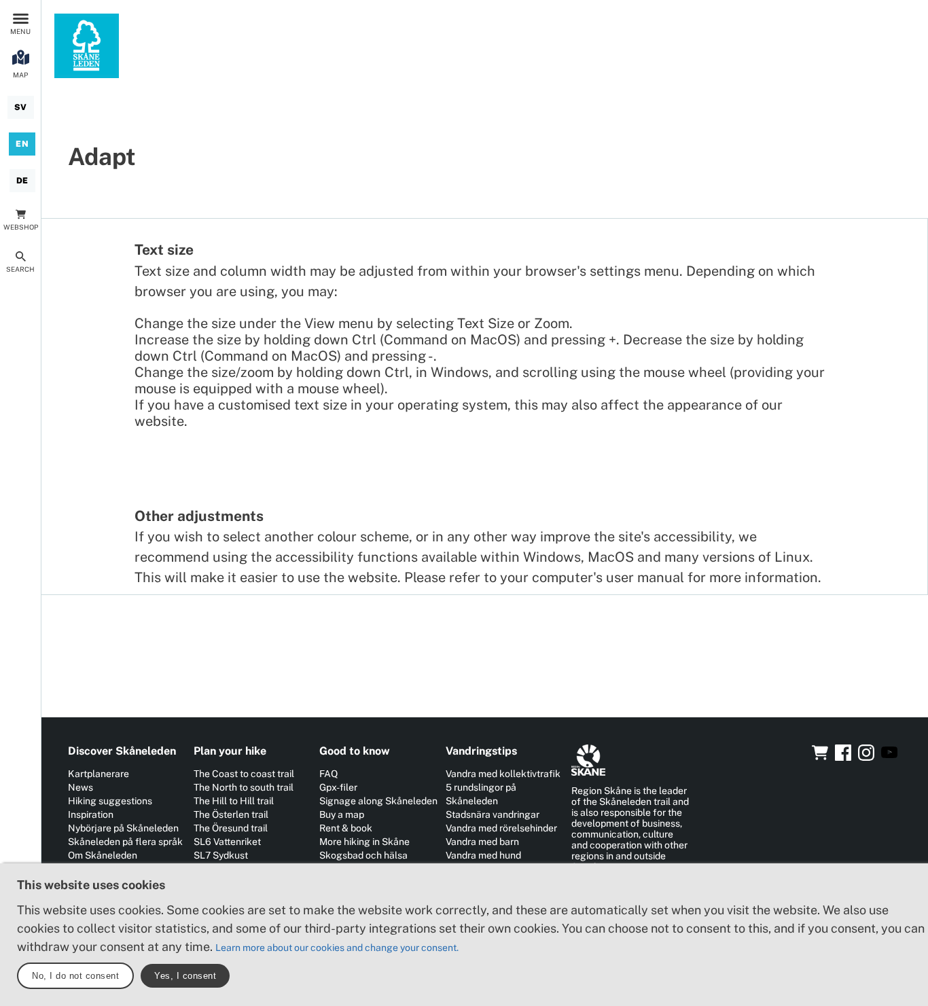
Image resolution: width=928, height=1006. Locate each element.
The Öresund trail (231, 828)
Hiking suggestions (110, 800)
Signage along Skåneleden (378, 800)
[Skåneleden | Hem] (86, 46)
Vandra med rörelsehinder (501, 828)
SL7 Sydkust (221, 855)
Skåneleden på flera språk (125, 841)
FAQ (328, 773)
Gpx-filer (338, 787)
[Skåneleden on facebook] (843, 757)
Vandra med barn (482, 841)
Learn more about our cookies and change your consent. (337, 947)
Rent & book (345, 828)
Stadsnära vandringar (492, 814)
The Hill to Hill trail (234, 800)
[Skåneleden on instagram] (866, 757)
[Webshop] (820, 757)
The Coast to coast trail (244, 773)
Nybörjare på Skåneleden (123, 828)
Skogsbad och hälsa (363, 855)
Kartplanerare (98, 773)
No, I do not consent (75, 976)
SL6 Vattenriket (227, 841)
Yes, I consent (185, 976)
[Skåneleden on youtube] (889, 757)
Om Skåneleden (102, 855)
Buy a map (341, 814)
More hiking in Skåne (364, 841)
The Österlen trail (231, 814)
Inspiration (90, 814)
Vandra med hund (483, 855)
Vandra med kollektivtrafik (503, 773)
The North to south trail (243, 787)
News (80, 787)
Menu (20, 31)
